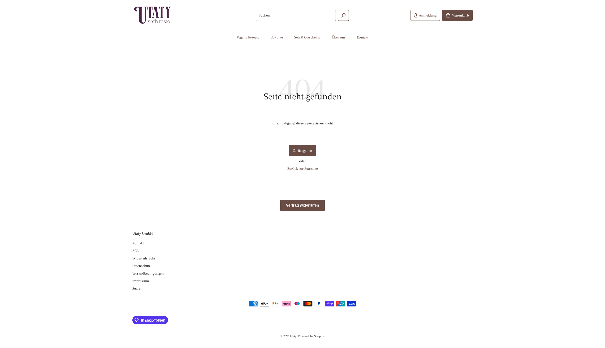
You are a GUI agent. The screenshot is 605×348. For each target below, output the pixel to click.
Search (137, 288)
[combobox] (296, 15)
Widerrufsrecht (143, 258)
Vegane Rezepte (248, 37)
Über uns (339, 37)
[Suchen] (343, 15)
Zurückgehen (302, 151)
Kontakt (362, 37)
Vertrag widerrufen (302, 205)
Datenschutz (141, 266)
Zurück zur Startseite (302, 168)
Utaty (293, 336)
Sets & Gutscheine (307, 37)
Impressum (140, 281)
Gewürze (277, 37)
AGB (135, 251)
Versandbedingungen (148, 273)
